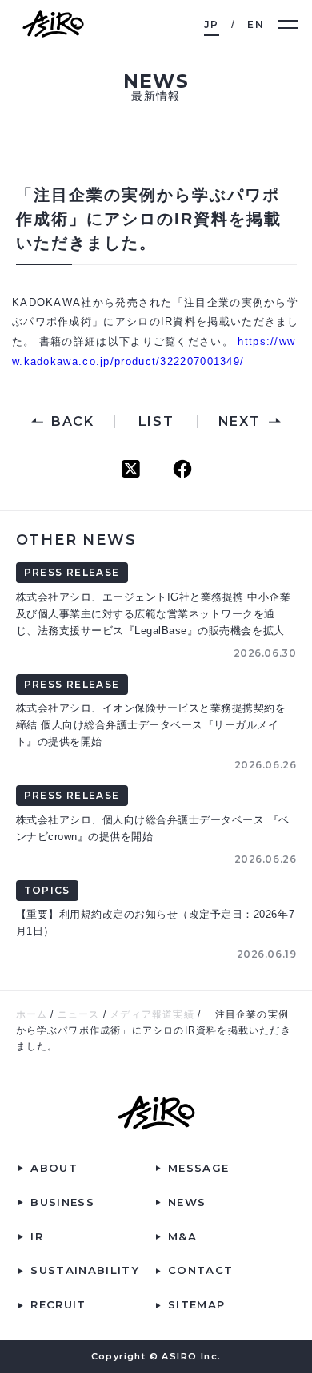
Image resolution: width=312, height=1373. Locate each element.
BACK (72, 421)
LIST (156, 421)
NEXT (239, 421)
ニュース (79, 1014)
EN (255, 24)
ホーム (32, 1014)
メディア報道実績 (152, 1014)
